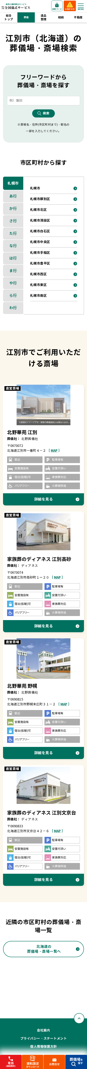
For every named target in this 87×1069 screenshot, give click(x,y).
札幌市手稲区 (40, 253)
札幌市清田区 (40, 220)
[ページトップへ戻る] (79, 1018)
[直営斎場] (44, 405)
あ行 (13, 196)
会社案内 (43, 1030)
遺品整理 (44, 17)
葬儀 (26, 17)
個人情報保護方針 (43, 1046)
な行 (13, 245)
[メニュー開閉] (81, 5)
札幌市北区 (38, 210)
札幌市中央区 (40, 242)
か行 (13, 208)
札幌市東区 (38, 285)
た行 (13, 233)
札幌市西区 (38, 274)
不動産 (78, 17)
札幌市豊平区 (40, 263)
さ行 (13, 221)
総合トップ (8, 17)
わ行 (13, 307)
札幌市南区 (38, 296)
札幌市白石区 (40, 231)
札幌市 (13, 183)
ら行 (13, 295)
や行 (13, 283)
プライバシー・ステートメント (43, 1038)
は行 (13, 258)
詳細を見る (43, 499)
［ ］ (54, 451)
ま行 (13, 270)
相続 (61, 17)
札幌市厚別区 (40, 199)
